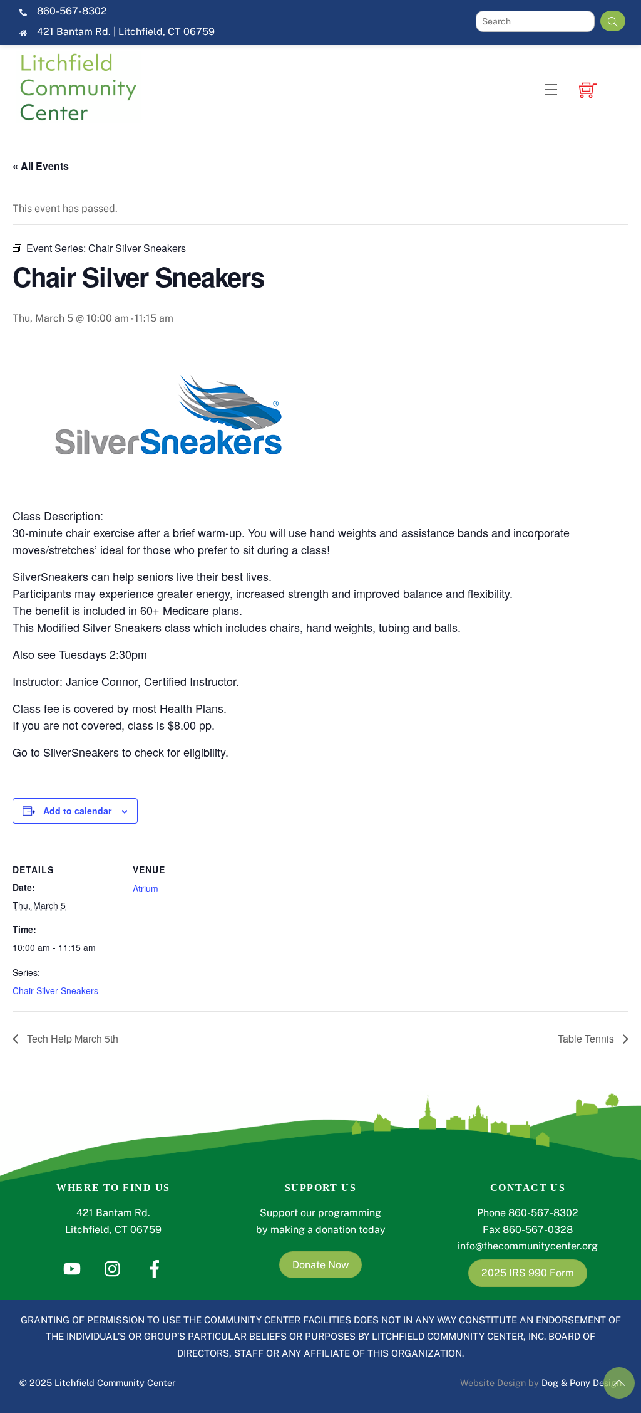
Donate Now (320, 1265)
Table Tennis (587, 1038)
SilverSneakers (81, 751)
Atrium (145, 888)
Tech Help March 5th (71, 1038)
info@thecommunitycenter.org (528, 1246)
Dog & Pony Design (581, 1382)
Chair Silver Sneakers (55, 990)
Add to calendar (77, 810)
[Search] (612, 21)
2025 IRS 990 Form (527, 1273)
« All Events (41, 166)
